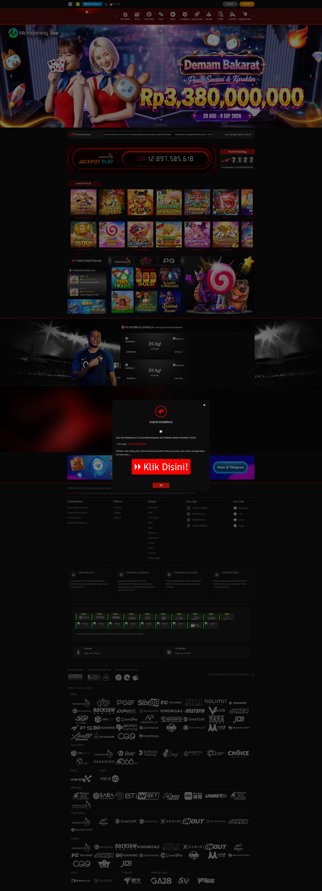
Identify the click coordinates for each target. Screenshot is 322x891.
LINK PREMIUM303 (137, 444)
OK (161, 485)
